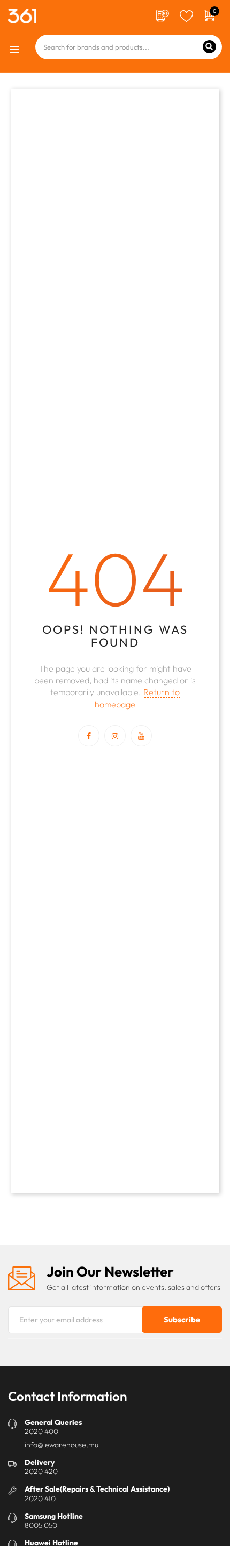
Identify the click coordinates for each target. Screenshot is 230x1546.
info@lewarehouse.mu (61, 1444)
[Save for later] (186, 15)
